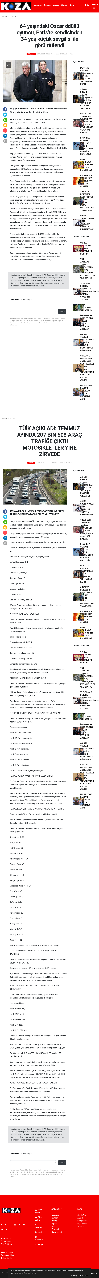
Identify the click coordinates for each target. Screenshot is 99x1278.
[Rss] (25, 1225)
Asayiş (56, 5)
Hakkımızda (6, 1238)
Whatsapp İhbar (7, 1255)
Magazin (37, 5)
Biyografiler (82, 1221)
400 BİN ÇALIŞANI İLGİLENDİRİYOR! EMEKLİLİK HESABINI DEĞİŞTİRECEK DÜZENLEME (87, 342)
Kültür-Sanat (57, 1232)
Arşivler (41, 1232)
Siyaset (64, 5)
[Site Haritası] (3, 1230)
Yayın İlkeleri (6, 1241)
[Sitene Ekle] (7, 1230)
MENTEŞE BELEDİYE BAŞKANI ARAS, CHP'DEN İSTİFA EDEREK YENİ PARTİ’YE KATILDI (86, 76)
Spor (72, 5)
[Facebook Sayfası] (2, 1225)
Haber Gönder (6, 1258)
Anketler (80, 1218)
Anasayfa (5, 16)
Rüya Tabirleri (82, 1224)
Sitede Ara (81, 1215)
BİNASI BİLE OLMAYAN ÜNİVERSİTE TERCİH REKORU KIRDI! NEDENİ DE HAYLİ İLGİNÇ (86, 146)
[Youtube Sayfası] (16, 1225)
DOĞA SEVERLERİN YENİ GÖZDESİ (86, 307)
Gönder (62, 311)
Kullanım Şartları (7, 1252)
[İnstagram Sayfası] (11, 1225)
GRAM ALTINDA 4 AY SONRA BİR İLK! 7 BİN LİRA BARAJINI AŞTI (86, 164)
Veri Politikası (6, 1244)
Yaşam (14, 418)
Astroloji (80, 1226)
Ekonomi (55, 1229)
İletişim (41, 1244)
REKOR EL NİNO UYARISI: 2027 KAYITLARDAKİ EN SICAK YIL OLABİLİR (86, 180)
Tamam (85, 1275)
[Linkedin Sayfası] (20, 1225)
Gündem (47, 5)
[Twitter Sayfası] (7, 1225)
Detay (74, 1275)
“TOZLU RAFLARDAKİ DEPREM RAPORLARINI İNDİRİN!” (86, 248)
